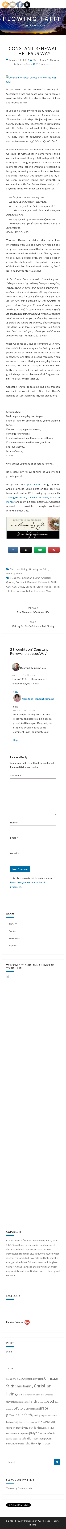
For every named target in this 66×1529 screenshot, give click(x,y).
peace (47, 586)
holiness (9, 1422)
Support (13, 945)
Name (14, 822)
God (14, 586)
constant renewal (26, 582)
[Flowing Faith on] (18, 1326)
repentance (17, 1439)
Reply (15, 691)
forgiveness (42, 1402)
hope (17, 1422)
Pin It (9, 1351)
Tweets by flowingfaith (19, 1488)
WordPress (44, 1520)
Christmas (49, 1395)
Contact (13, 931)
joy (32, 1422)
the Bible (21, 1444)
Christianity (24, 1386)
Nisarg (33, 1524)
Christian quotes (37, 1394)
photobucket (34, 484)
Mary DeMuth (49, 1428)
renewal (9, 1439)
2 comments (44, 64)
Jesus (21, 586)
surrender (12, 1443)
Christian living (19, 569)
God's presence (32, 1408)
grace (43, 1408)
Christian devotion (33, 1379)
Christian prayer (23, 1395)
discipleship (23, 1401)
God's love (18, 1408)
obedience (17, 1433)
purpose (42, 1433)
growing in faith (38, 569)
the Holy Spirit (35, 1443)
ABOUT (13, 924)
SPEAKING (14, 938)
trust (47, 1443)
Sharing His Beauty (16, 497)
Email (14, 837)
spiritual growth (43, 1438)
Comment (16, 775)
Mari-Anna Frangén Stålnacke (38, 698)
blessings (15, 577)
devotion (11, 1401)
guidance (53, 1415)
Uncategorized (14, 573)
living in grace (34, 586)
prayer (34, 1433)
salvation (27, 1438)
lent (35, 1422)
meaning (9, 1433)
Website (14, 853)
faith (33, 1401)
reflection (51, 1433)
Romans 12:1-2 (24, 591)
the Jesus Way (42, 591)
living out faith (31, 1427)
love (42, 1428)
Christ (19, 1379)
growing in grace (40, 1415)
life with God (46, 1422)
